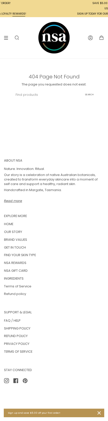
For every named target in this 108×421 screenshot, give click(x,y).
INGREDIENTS (14, 278)
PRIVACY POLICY (16, 344)
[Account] (90, 37)
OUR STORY (13, 232)
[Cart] (101, 37)
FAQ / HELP (12, 320)
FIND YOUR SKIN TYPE (20, 255)
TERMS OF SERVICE (18, 351)
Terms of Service (17, 286)
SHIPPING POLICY (17, 328)
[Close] (99, 412)
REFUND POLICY (16, 336)
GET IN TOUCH (15, 247)
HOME (8, 224)
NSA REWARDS (15, 263)
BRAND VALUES (15, 239)
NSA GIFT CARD (16, 270)
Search (89, 94)
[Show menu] (8, 38)
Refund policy (15, 294)
